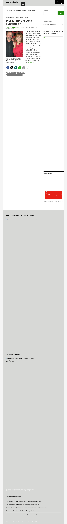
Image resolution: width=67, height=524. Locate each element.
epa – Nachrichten (12, 2)
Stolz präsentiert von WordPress (13, 522)
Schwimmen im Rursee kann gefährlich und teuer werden (31, 507)
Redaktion (25, 27)
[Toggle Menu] (23, 4)
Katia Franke (21, 72)
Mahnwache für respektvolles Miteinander (27, 504)
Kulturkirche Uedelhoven (14, 74)
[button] (7, 67)
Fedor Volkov (11, 72)
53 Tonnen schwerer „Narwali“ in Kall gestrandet (29, 514)
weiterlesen (32, 62)
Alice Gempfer (10, 514)
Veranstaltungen (22, 17)
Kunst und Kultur (11, 17)
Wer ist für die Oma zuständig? (19, 22)
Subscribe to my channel (55, 195)
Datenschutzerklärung (33, 522)
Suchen (46, 10)
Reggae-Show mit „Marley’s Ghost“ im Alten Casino (28, 501)
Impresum (24, 522)
